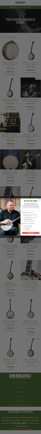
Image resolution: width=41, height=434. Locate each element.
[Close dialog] (40, 200)
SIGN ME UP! (31, 233)
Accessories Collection (34, 207)
